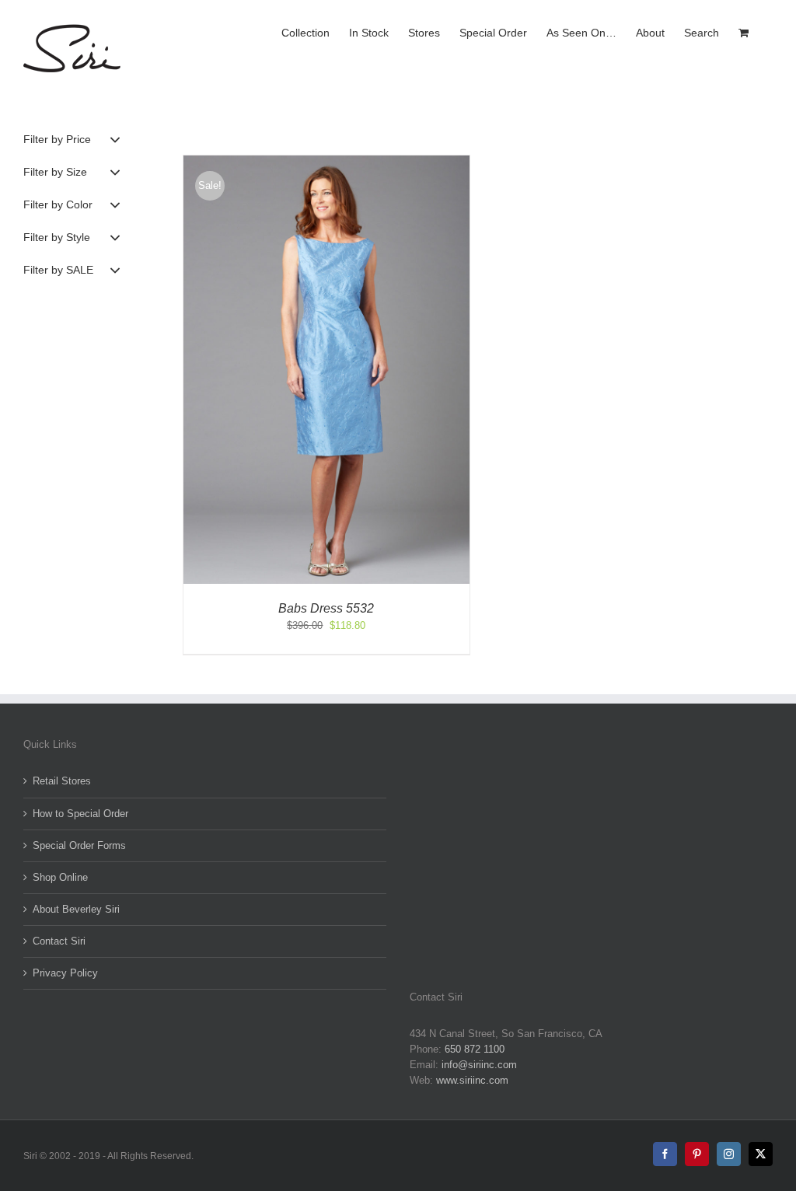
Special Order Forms (79, 845)
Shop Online (60, 877)
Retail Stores (62, 781)
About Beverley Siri (76, 909)
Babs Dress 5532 (326, 608)
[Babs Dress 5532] (326, 163)
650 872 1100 (474, 1049)
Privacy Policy (65, 973)
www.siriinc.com (472, 1080)
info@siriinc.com (479, 1065)
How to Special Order (80, 813)
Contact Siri (59, 941)
